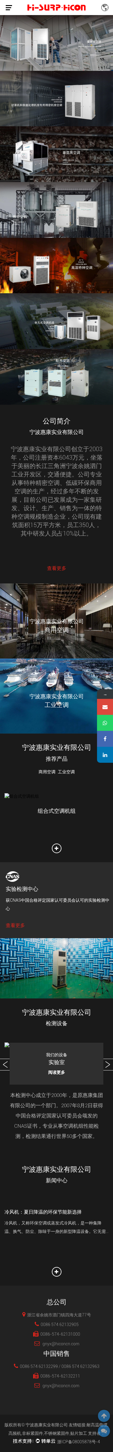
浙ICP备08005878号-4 (78, 1441)
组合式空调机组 (57, 811)
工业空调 (66, 771)
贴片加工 (78, 1433)
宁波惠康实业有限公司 (47, 1424)
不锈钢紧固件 (56, 1433)
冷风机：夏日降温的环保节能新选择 (43, 1212)
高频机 (14, 1433)
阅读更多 (56, 1072)
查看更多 (56, 568)
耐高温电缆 (97, 1424)
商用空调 (47, 771)
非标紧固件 (32, 1433)
